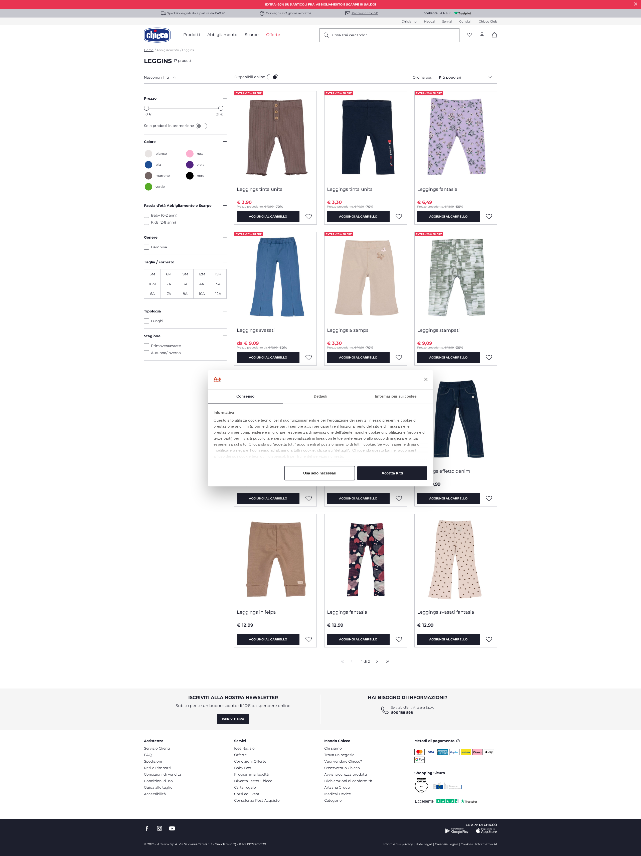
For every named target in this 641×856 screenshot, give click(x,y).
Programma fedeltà (251, 774)
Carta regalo (245, 787)
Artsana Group (337, 787)
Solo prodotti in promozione (169, 125)
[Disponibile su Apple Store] (486, 831)
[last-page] (386, 661)
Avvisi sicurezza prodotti (345, 774)
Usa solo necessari (319, 473)
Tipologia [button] (152, 311)
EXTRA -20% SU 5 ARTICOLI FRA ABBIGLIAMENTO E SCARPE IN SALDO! (320, 4)
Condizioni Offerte (250, 761)
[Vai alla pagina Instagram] (159, 828)
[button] (188, 77)
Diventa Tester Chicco (253, 781)
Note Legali (423, 844)
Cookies (467, 844)
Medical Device (337, 794)
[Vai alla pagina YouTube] (172, 828)
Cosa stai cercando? (349, 35)
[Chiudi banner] (426, 379)
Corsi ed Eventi (247, 794)
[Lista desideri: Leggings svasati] (308, 357)
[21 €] (220, 108)
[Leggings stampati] (456, 278)
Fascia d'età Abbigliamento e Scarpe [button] (178, 205)
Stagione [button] (152, 336)
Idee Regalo (244, 748)
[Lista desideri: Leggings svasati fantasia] (489, 639)
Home (148, 50)
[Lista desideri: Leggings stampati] (489, 357)
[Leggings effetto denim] (456, 419)
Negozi (429, 21)
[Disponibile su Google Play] (456, 831)
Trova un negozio (339, 755)
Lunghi (157, 321)
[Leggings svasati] (275, 278)
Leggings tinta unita (260, 189)
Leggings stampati (438, 330)
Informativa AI (486, 844)
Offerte (240, 755)
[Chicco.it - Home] (157, 35)
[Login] (482, 35)
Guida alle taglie (158, 787)
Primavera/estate (166, 346)
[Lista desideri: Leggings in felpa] (308, 639)
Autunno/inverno (166, 353)
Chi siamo (409, 21)
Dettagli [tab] (321, 396)
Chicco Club (488, 21)
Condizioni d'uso (158, 781)
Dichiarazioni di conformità (348, 781)
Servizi (447, 21)
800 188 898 (402, 712)
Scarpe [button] (252, 34)
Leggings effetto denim (443, 471)
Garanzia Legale (446, 844)
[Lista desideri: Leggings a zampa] (399, 357)
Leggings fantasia (437, 189)
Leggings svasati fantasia (445, 612)
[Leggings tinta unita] (275, 137)
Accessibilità (155, 794)
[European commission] (447, 785)
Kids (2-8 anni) (163, 222)
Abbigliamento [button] (222, 34)
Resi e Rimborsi (157, 768)
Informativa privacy (398, 844)
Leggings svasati (256, 330)
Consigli (465, 21)
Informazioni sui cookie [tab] (395, 396)
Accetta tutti (392, 473)
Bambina (159, 247)
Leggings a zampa (348, 330)
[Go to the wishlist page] (469, 35)
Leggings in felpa (256, 612)
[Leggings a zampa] (366, 278)
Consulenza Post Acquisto (257, 800)
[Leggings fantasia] (456, 137)
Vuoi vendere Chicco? (343, 761)
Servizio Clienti (157, 748)
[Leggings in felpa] (275, 560)
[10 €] (146, 108)
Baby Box (242, 768)
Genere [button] (150, 237)
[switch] (272, 77)
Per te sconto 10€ (365, 13)
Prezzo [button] (150, 98)
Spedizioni (153, 761)
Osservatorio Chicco (342, 768)
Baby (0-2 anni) (164, 215)
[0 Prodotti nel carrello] (492, 39)
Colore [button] (150, 141)
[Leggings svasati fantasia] (456, 560)
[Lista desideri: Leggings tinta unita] (308, 216)
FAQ (148, 755)
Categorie (333, 800)
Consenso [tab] (245, 396)
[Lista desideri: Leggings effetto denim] (489, 498)
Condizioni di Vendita (162, 774)
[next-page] (376, 661)
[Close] (635, 4)
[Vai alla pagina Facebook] (147, 828)
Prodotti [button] (191, 34)
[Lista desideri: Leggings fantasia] (489, 216)
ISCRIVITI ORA (233, 719)
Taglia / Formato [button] (159, 262)
